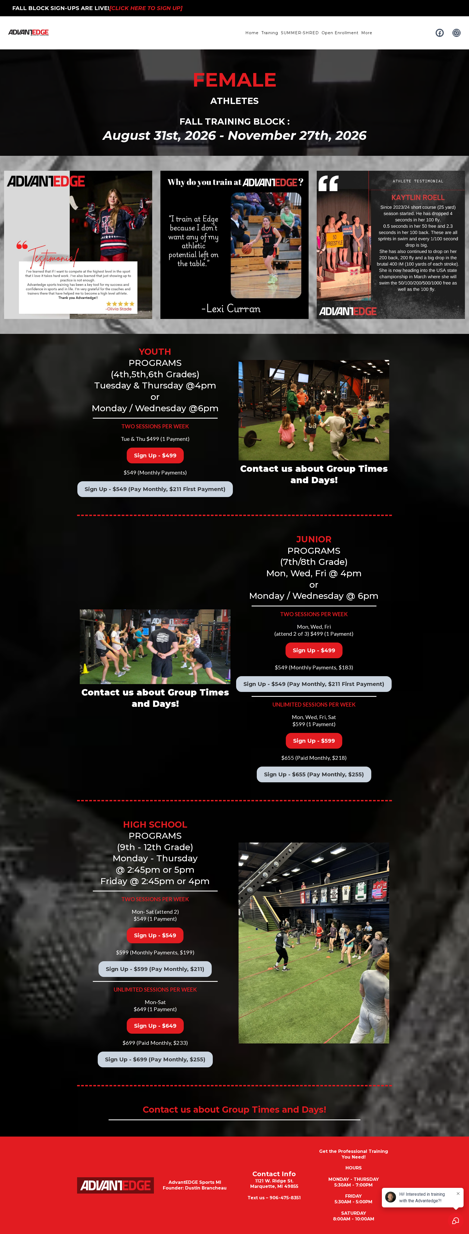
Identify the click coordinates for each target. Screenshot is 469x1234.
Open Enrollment (340, 32)
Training (269, 32)
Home (252, 32)
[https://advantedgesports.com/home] (28, 32)
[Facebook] (439, 32)
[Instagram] (456, 32)
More (366, 32)
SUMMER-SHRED (300, 32)
